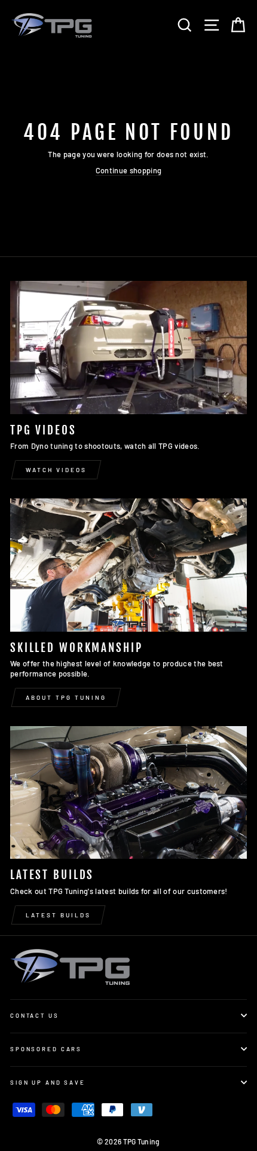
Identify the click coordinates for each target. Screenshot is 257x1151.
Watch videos (56, 469)
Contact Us (34, 1015)
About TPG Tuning (66, 697)
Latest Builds (58, 915)
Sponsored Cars (46, 1048)
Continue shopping (128, 170)
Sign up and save (47, 1082)
